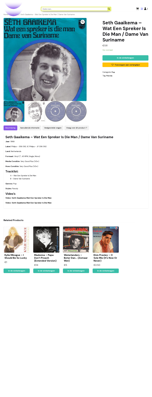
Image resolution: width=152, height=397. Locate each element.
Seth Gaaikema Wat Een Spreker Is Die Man (28, 198)
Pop (113, 72)
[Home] (143, 391)
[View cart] (137, 9)
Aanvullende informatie (29, 128)
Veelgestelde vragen (53, 128)
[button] (146, 9)
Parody (109, 76)
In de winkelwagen (125, 58)
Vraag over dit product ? (76, 128)
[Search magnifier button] (109, 9)
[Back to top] (148, 391)
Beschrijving (10, 128)
